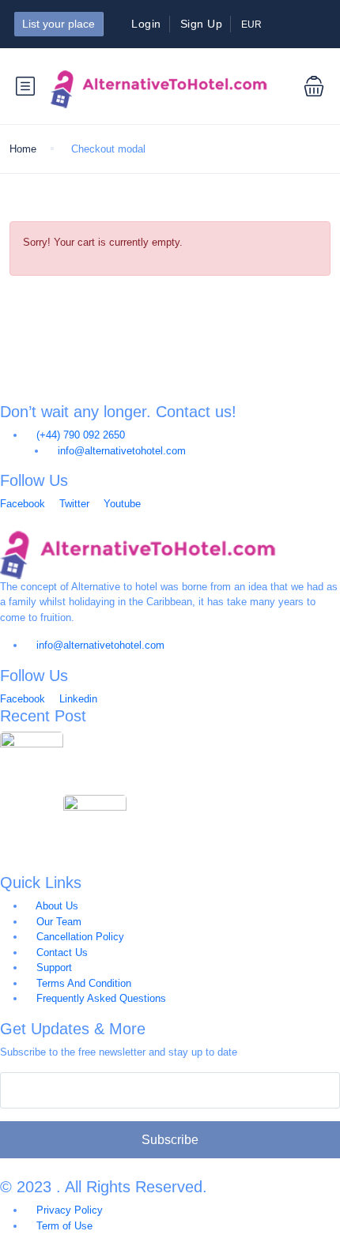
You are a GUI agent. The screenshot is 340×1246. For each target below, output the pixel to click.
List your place (58, 23)
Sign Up (201, 23)
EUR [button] (252, 24)
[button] (302, 86)
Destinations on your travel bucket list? (166, 740)
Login (146, 23)
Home (22, 149)
